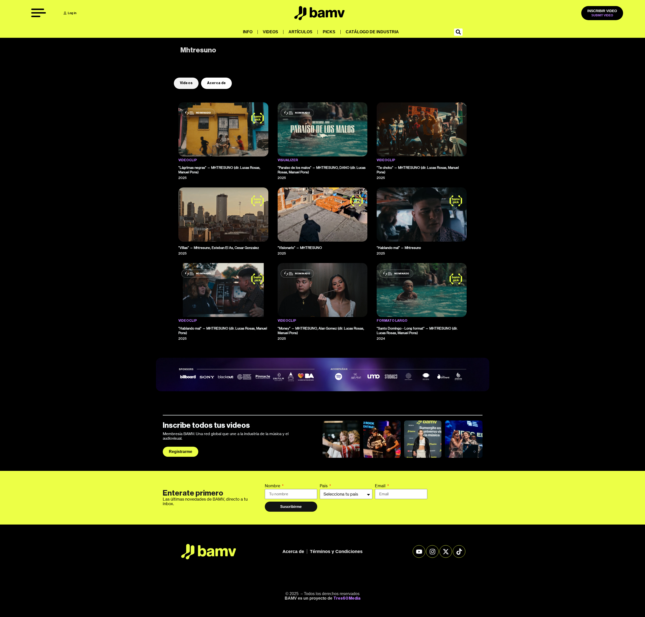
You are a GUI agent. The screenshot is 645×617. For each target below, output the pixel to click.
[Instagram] (432, 551)
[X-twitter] (445, 551)
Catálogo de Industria (372, 32)
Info (247, 32)
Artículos (300, 32)
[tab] (186, 83)
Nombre (273, 486)
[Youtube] (419, 551)
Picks (329, 32)
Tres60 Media (347, 598)
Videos (270, 32)
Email (380, 486)
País (324, 486)
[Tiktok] (459, 551)
